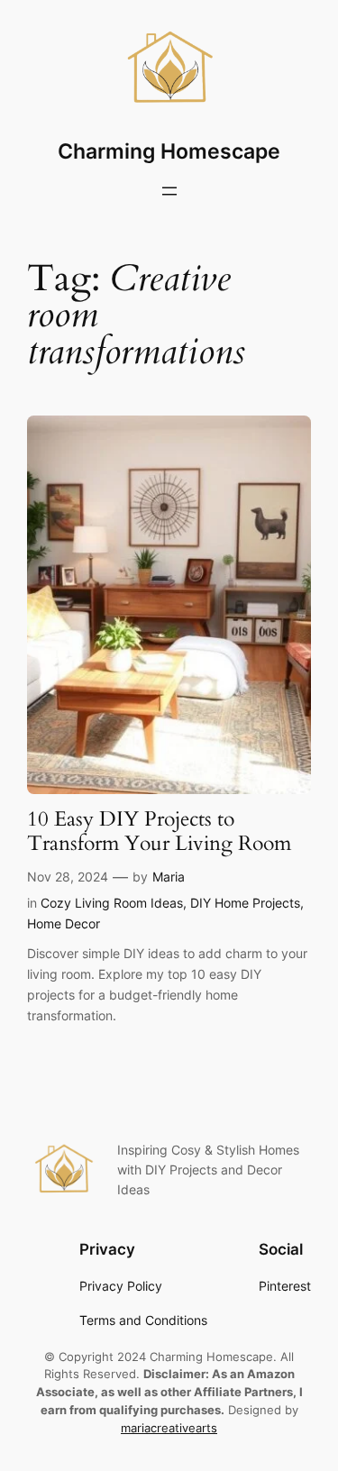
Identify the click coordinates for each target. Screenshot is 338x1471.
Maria (168, 876)
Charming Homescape (169, 151)
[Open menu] (169, 191)
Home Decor (63, 923)
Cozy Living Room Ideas (112, 902)
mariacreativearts (169, 1428)
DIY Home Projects (245, 902)
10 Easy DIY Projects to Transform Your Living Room (159, 832)
